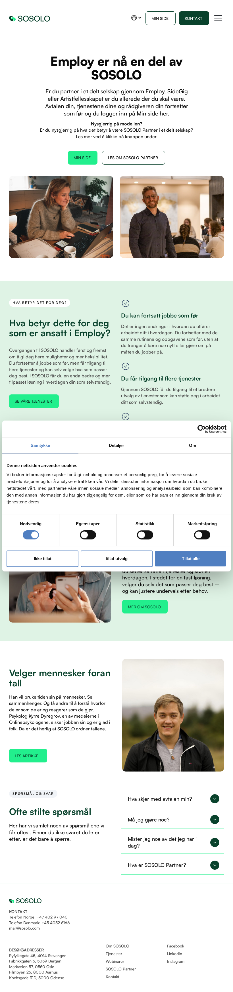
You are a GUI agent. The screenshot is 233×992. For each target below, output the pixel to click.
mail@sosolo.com (24, 928)
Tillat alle (190, 558)
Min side (147, 113)
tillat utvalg (117, 558)
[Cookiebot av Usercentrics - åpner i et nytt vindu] (201, 429)
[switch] (88, 534)
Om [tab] (192, 445)
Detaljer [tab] (116, 445)
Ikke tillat (42, 558)
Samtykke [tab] (40, 445)
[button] (136, 17)
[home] (29, 18)
